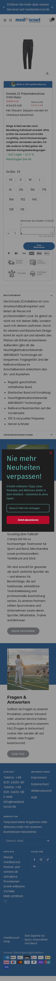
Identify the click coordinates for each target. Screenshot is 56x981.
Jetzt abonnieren (28, 519)
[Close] (50, 452)
